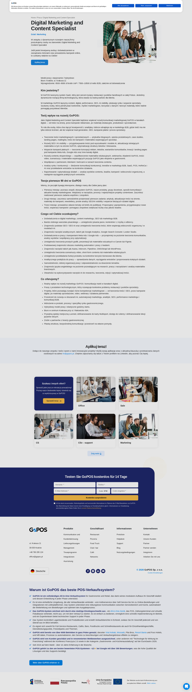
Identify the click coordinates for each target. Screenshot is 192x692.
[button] (186, 686)
